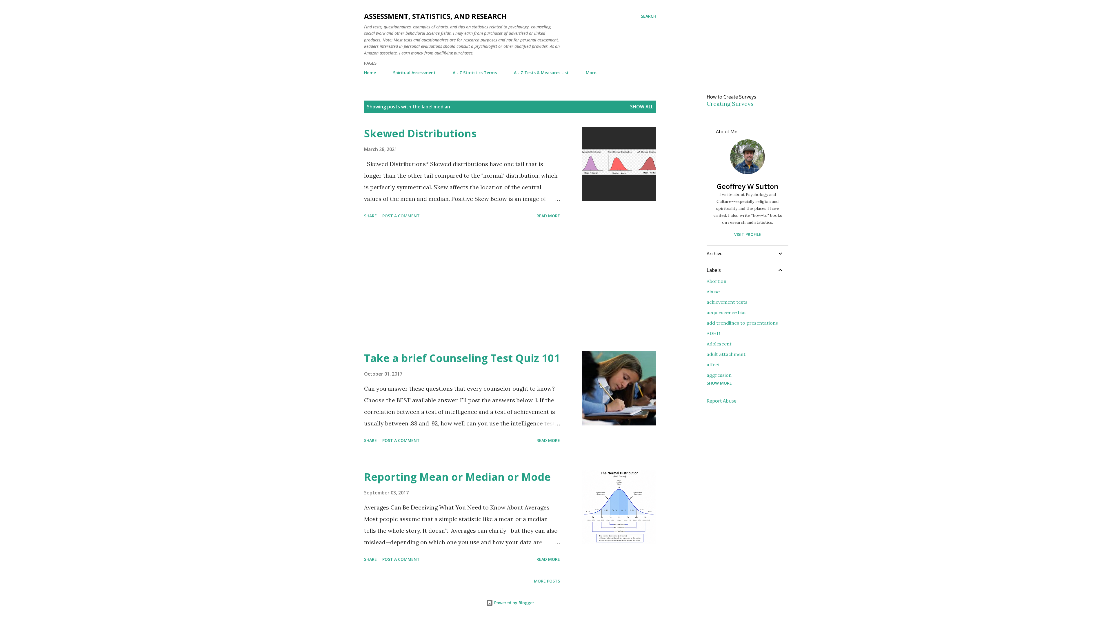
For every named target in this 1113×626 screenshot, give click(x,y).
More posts (547, 581)
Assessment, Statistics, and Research (435, 16)
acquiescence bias (727, 312)
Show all (641, 106)
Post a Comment (401, 216)
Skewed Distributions (420, 133)
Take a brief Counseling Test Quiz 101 (462, 358)
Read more (548, 216)
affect (713, 364)
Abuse (713, 291)
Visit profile (747, 234)
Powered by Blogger (513, 602)
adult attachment (726, 354)
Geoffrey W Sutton (748, 186)
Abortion (716, 281)
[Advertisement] (462, 286)
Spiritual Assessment (414, 72)
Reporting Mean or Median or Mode (457, 477)
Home (370, 72)
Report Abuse (721, 401)
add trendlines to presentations (742, 323)
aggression (719, 375)
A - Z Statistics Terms (475, 72)
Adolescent (719, 344)
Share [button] (370, 216)
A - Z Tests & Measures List (541, 72)
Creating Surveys (730, 103)
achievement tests (727, 302)
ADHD (713, 333)
